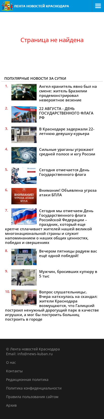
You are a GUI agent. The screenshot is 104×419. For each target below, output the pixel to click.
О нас (11, 362)
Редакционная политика (27, 379)
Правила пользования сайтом (32, 396)
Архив (11, 405)
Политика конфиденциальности (34, 388)
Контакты (14, 371)
